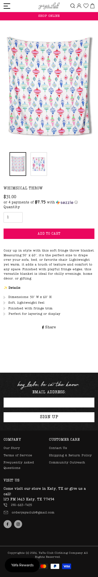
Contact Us (58, 448)
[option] (49, 88)
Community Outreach (67, 462)
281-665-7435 (21, 505)
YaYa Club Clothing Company (61, 553)
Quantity (12, 207)
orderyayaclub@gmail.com (33, 512)
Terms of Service (18, 455)
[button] (41, 202)
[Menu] (7, 6)
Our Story (12, 448)
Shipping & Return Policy (70, 455)
